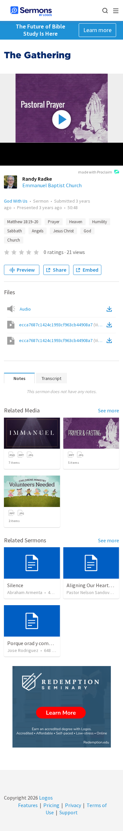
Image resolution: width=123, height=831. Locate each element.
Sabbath (14, 231)
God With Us (16, 201)
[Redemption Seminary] (61, 707)
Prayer (53, 222)
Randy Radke (37, 178)
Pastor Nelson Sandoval (90, 592)
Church (13, 240)
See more (108, 410)
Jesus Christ (63, 231)
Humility (99, 222)
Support (68, 812)
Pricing (51, 805)
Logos (45, 797)
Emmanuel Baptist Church (52, 185)
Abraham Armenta (24, 592)
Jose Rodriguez (22, 650)
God (87, 231)
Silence (15, 585)
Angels (37, 231)
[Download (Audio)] (110, 309)
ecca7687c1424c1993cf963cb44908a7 (62, 325)
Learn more (97, 30)
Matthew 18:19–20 (22, 222)
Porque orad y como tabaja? (38, 643)
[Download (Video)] (110, 325)
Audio (25, 309)
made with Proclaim (95, 172)
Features (28, 805)
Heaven (75, 222)
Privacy (73, 805)
